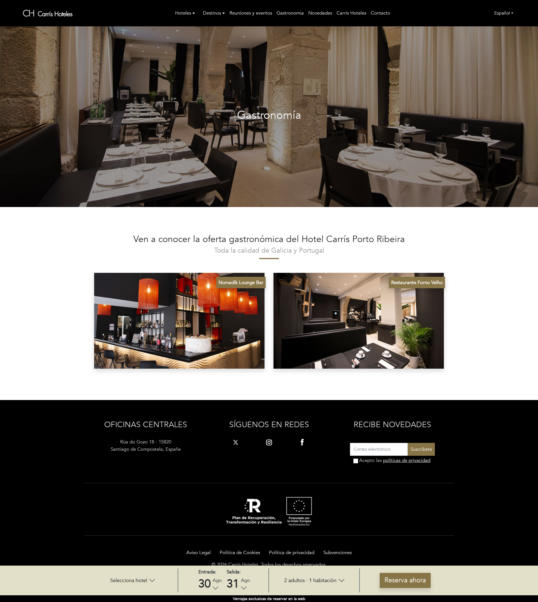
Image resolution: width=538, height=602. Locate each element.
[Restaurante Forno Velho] (358, 320)
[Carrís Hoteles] (48, 13)
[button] (132, 580)
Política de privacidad (291, 552)
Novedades (320, 13)
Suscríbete (421, 449)
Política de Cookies (240, 552)
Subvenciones (337, 552)
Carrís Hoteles (351, 13)
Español (502, 13)
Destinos (212, 13)
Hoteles (183, 13)
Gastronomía (290, 13)
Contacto (380, 13)
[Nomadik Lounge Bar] (179, 320)
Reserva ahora (405, 580)
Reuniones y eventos (250, 13)
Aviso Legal (198, 552)
